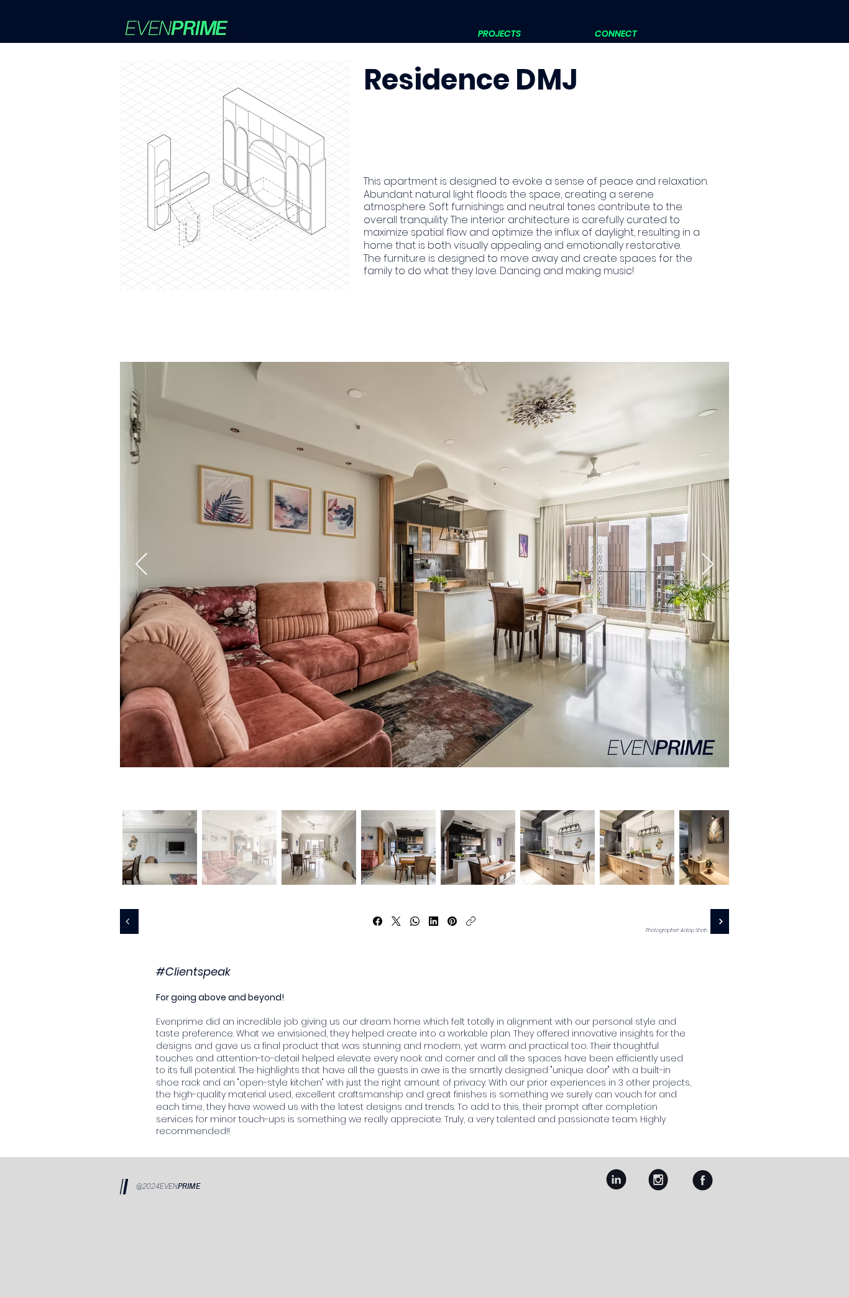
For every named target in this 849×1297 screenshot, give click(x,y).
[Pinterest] (452, 921)
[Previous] (129, 921)
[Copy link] (470, 921)
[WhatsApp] (415, 921)
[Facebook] (377, 921)
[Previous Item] (141, 565)
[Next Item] (707, 565)
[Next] (719, 921)
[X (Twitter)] (396, 921)
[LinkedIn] (433, 921)
